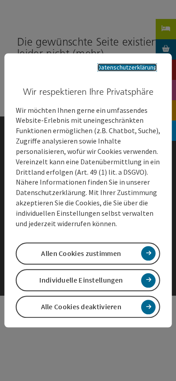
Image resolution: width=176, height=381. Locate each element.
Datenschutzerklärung (127, 67)
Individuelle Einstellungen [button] (81, 279)
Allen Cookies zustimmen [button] (81, 253)
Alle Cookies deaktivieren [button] (81, 306)
